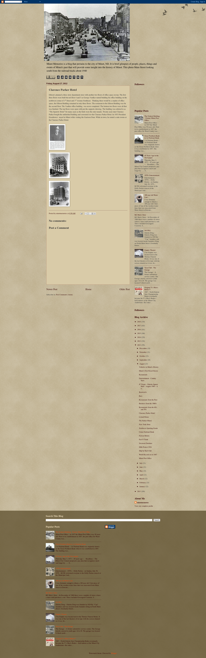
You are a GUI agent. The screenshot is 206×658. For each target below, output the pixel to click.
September (143, 360)
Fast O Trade (143, 439)
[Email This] (86, 213)
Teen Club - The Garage (150, 268)
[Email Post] (81, 213)
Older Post (125, 289)
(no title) (147, 230)
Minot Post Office (145, 458)
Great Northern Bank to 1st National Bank (152, 137)
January (142, 486)
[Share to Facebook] (92, 213)
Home (88, 289)
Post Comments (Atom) (64, 294)
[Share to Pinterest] (95, 213)
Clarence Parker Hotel (147, 413)
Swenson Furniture (145, 443)
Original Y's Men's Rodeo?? (151, 288)
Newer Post (51, 289)
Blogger (114, 653)
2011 (139, 491)
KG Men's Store (140, 215)
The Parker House (145, 420)
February (142, 482)
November (143, 352)
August (142, 364)
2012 (139, 345)
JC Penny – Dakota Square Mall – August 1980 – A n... (148, 386)
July (141, 463)
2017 (139, 325)
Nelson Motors (144, 435)
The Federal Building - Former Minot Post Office (152, 118)
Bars (140, 396)
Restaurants (143, 374)
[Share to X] (90, 213)
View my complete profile (144, 506)
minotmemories (143, 502)
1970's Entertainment (151, 175)
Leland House (144, 417)
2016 (139, 329)
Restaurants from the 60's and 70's (148, 408)
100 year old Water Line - (151, 196)
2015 (139, 333)
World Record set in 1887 (148, 454)
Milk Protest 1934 (145, 447)
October (142, 356)
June (141, 467)
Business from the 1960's (148, 403)
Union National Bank (146, 432)
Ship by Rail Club (145, 450)
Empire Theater (150, 250)
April (141, 475)
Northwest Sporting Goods (148, 428)
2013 (139, 341)
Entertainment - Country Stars (147, 379)
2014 (139, 337)
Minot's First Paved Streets (148, 371)
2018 (139, 321)
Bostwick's (143, 392)
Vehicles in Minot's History (148, 367)
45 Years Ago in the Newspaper (151, 156)
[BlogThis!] (88, 213)
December (143, 348)
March (142, 478)
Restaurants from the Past (148, 399)
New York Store (144, 424)
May (141, 471)
